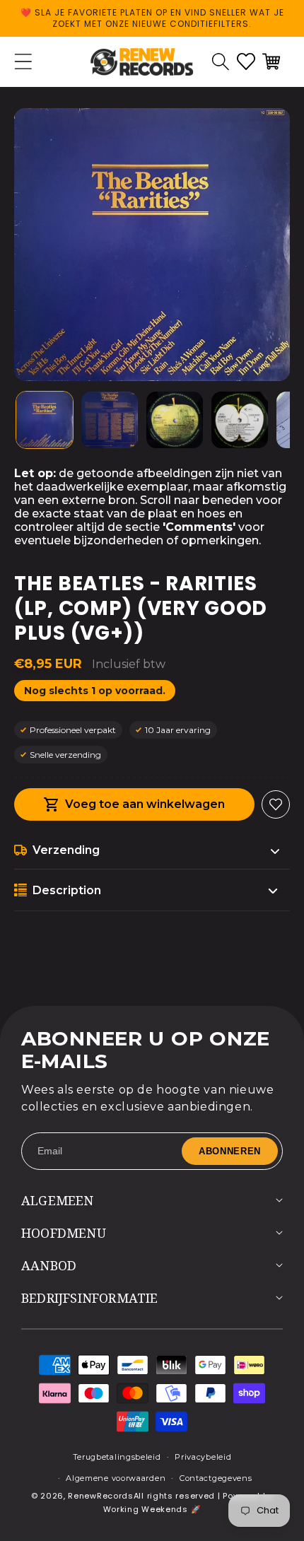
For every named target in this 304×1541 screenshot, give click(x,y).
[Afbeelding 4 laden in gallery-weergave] (240, 420)
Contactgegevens (216, 1478)
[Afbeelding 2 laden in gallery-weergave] (110, 420)
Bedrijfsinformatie (89, 1297)
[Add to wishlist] (276, 804)
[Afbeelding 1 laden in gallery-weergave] (45, 420)
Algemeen (57, 1200)
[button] (220, 61)
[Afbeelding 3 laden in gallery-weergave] (175, 420)
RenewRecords (100, 1495)
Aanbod (48, 1265)
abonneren (230, 1151)
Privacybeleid (203, 1457)
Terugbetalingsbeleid (117, 1457)
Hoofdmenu (63, 1232)
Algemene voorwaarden (115, 1478)
